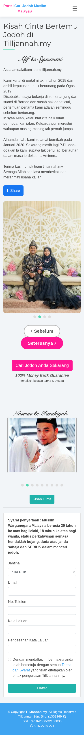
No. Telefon (17, 602)
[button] (34, 316)
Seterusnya (41, 343)
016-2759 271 (44, 726)
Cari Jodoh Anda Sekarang (42, 365)
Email (12, 582)
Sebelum (42, 331)
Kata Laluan (17, 621)
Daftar (42, 688)
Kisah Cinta (42, 499)
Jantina (14, 563)
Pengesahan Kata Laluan (28, 640)
